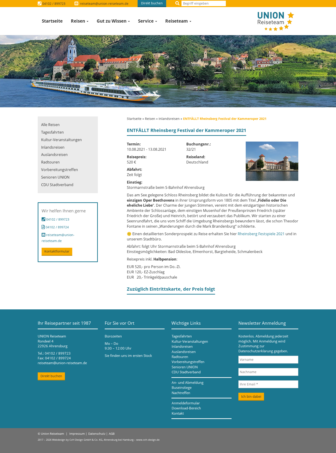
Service (146, 21)
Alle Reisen (50, 124)
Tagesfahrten (52, 132)
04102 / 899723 (53, 3)
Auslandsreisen (54, 154)
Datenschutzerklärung (255, 351)
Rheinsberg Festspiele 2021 (261, 233)
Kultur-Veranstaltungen (61, 139)
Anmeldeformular (186, 403)
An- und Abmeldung (187, 382)
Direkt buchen (152, 3)
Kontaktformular (56, 251)
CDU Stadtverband (57, 184)
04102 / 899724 (57, 227)
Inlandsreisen (169, 118)
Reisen (78, 21)
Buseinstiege (182, 387)
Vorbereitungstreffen (59, 169)
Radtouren (50, 162)
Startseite (52, 21)
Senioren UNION (55, 177)
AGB (112, 434)
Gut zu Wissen (112, 21)
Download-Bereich (186, 408)
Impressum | (78, 434)
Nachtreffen (181, 392)
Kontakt (178, 413)
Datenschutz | (98, 434)
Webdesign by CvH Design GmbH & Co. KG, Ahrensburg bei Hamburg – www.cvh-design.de (106, 439)
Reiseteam (177, 21)
